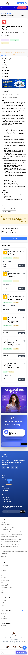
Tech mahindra (4, 589)
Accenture (3, 563)
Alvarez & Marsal (4, 565)
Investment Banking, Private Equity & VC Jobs (11, 539)
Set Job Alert (5, 490)
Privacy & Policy (6, 499)
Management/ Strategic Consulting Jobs (10, 544)
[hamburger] (2, 3)
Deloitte (2, 573)
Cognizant (3, 572)
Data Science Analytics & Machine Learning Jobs (12, 531)
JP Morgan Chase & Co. (6, 580)
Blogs (3, 475)
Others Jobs (3, 556)
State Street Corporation (6, 587)
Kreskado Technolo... (13, 321)
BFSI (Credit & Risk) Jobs (6, 524)
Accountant (3, 600)
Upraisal (10, 254)
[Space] (4, 455)
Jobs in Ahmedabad (5, 615)
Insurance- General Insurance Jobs (9, 536)
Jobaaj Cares (5, 488)
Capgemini (3, 570)
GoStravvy (10, 299)
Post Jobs (6, 482)
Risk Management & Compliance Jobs (9, 549)
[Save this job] (24, 252)
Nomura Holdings (5, 585)
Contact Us (4, 486)
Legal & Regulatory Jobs (6, 543)
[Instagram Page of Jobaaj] (3, 467)
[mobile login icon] (26, 3)
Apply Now (14, 238)
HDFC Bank (3, 577)
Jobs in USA (3, 628)
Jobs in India (3, 625)
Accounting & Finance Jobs (7, 521)
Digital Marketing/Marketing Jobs (8, 533)
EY (1, 575)
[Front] (7, 3)
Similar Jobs (16, 47)
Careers (7, 484)
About (3, 477)
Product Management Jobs (7, 548)
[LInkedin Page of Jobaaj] (8, 467)
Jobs (20, 3)
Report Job (24, 221)
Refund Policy (5, 497)
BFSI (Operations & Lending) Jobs (8, 526)
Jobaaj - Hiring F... (12, 344)
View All (24, 246)
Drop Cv (7, 479)
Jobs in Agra (3, 613)
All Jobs (8, 13)
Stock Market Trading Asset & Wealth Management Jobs (14, 551)
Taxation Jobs (4, 553)
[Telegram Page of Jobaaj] (12, 467)
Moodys (2, 582)
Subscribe (22, 511)
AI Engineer (3, 602)
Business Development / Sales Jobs (9, 527)
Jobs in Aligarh (4, 618)
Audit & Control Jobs (5, 522)
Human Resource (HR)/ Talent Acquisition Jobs (11, 534)
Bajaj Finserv (4, 567)
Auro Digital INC (12, 276)
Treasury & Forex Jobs (6, 555)
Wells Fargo (3, 590)
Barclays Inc (3, 568)
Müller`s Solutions (6, 30)
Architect (3, 605)
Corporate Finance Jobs (6, 529)
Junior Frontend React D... (13, 341)
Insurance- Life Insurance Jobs (8, 538)
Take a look (21, 7)
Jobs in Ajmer (4, 616)
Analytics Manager (5, 603)
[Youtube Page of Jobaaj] (16, 467)
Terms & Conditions (6, 501)
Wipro (2, 592)
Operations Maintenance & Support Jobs (10, 546)
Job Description (6, 47)
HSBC (2, 579)
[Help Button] (25, 648)
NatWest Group (4, 584)
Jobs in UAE (3, 627)
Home (2, 13)
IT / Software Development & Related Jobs (10, 541)
